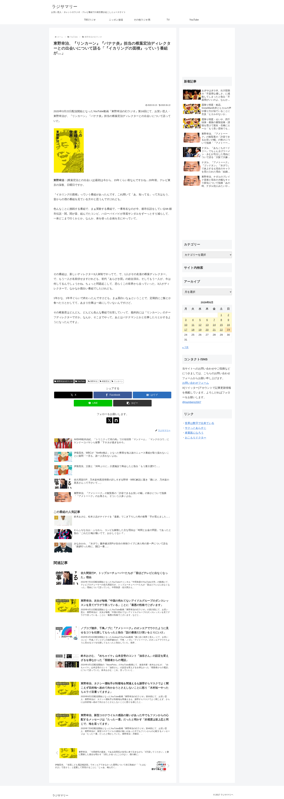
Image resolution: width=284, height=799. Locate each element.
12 (200, 324)
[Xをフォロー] (109, 420)
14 (214, 324)
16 (228, 324)
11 (193, 324)
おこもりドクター (195, 437)
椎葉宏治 (105, 381)
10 (185, 324)
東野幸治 (93, 381)
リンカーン (118, 381)
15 (221, 324)
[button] (132, 403)
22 (221, 329)
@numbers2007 (191, 402)
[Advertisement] (113, 78)
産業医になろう (194, 432)
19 (200, 329)
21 (214, 329)
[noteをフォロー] (116, 420)
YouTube (81, 381)
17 (185, 329)
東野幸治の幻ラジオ (65, 381)
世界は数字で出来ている (199, 423)
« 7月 (185, 347)
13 (207, 324)
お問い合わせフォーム (195, 382)
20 (207, 329)
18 (192, 329)
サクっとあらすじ (195, 428)
